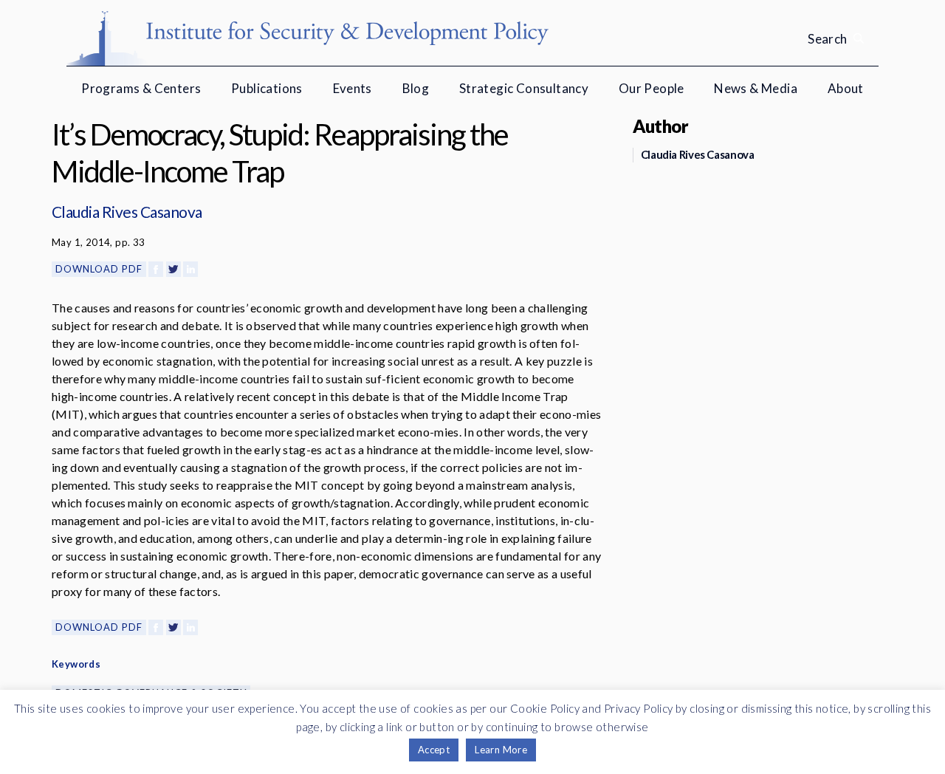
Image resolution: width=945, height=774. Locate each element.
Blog (416, 88)
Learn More (501, 750)
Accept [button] (434, 750)
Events (352, 88)
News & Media (755, 88)
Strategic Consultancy (523, 88)
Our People (651, 88)
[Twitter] (173, 269)
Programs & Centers (141, 88)
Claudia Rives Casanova (127, 211)
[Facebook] (155, 269)
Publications (267, 88)
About (846, 88)
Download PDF (98, 269)
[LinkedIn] (190, 269)
